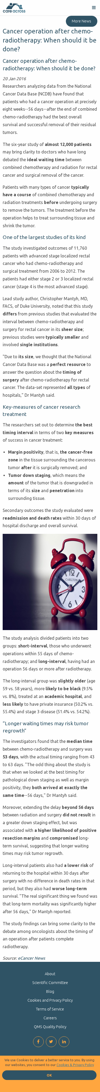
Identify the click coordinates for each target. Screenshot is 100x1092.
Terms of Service (50, 1009)
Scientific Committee (50, 983)
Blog (50, 991)
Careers (50, 1018)
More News (81, 21)
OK (49, 1075)
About (50, 974)
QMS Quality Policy (50, 1027)
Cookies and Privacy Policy (50, 1000)
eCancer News (31, 958)
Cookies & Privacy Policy (75, 1065)
